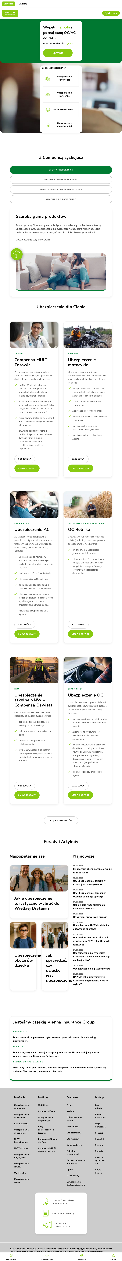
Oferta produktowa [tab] (61, 170)
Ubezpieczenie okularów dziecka (28, 960)
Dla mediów (73, 1138)
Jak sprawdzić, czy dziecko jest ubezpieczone (59, 968)
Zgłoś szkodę (111, 13)
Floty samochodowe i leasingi (46, 1129)
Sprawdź (58, 52)
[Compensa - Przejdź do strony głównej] (10, 13)
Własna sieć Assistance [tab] (61, 199)
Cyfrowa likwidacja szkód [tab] (60, 180)
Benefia (99, 1151)
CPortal (99, 1133)
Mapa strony (73, 1175)
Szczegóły (24, 459)
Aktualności (73, 1126)
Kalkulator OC (21, 1123)
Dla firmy (23, 4)
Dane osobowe (74, 1145)
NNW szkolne (21, 1148)
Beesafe (99, 1145)
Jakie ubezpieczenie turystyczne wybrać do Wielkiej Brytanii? (36, 903)
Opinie (70, 1169)
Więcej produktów (61, 820)
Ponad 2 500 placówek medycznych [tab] (61, 189)
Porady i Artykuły (61, 841)
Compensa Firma (46, 1111)
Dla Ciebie (8, 4)
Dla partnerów (74, 1132)
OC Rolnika (20, 1172)
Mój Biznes (43, 1105)
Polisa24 (99, 1139)
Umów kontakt (27, 468)
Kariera (70, 1111)
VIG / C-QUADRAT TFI (100, 1160)
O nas (69, 1105)
